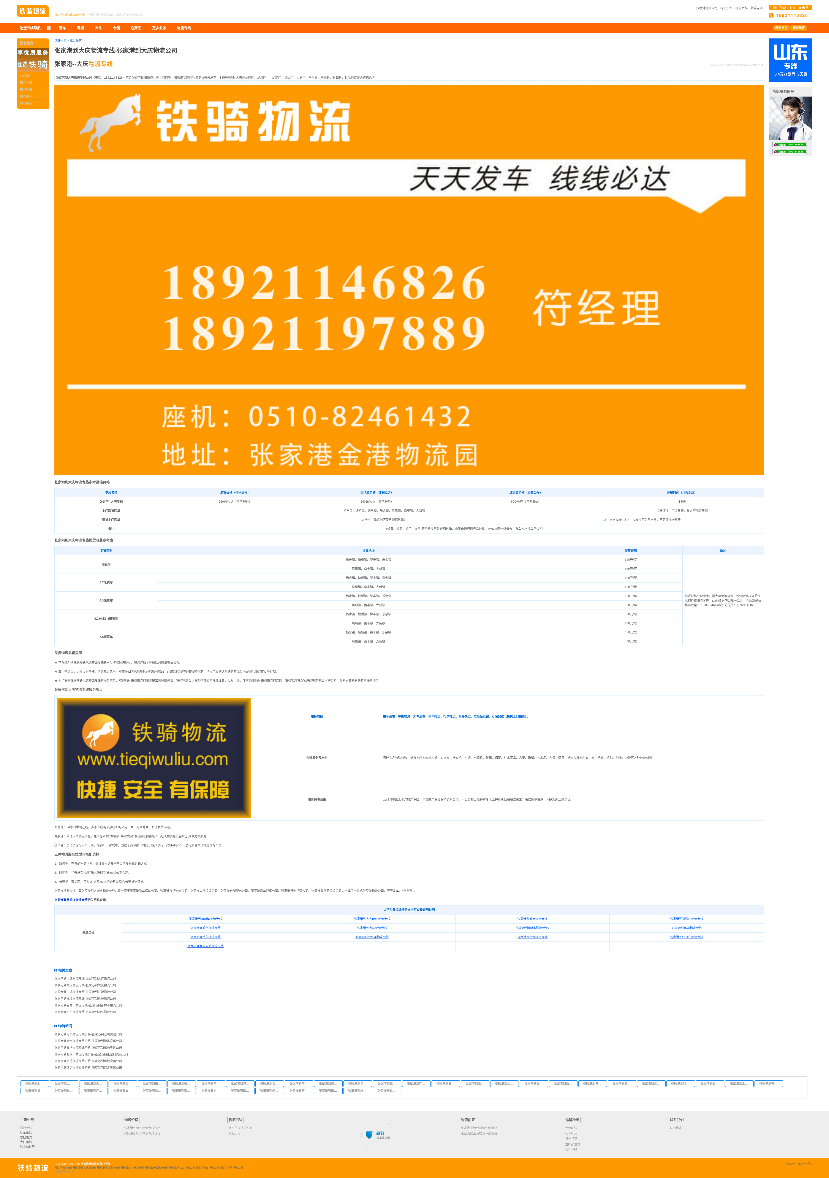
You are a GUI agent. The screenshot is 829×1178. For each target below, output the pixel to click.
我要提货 (799, 28)
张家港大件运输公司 (132, 1167)
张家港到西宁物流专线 (564, 1083)
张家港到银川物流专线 (535, 1083)
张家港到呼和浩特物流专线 (769, 1083)
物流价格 (726, 8)
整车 (62, 28)
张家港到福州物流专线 (153, 1083)
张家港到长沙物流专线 (65, 1090)
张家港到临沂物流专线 (358, 1090)
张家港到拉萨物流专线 (388, 1083)
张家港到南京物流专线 (212, 1083)
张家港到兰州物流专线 (505, 1083)
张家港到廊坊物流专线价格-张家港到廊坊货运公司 (88, 1047)
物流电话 (757, 8)
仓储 (116, 28)
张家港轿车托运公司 (207, 1167)
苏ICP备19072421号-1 (799, 1163)
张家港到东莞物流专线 (212, 1090)
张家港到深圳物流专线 (182, 1090)
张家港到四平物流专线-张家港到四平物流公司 (85, 1012)
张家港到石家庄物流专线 (711, 1083)
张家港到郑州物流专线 (35, 1090)
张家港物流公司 (706, 8)
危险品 (136, 28)
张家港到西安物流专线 (476, 1083)
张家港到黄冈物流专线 (329, 1090)
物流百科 (742, 8)
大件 (98, 28)
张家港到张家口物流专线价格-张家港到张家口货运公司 (91, 1054)
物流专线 (26, 82)
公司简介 (26, 75)
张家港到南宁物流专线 (123, 1090)
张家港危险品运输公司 (182, 1167)
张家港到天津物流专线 (94, 1083)
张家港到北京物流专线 (35, 1083)
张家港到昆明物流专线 (358, 1083)
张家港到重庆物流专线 (123, 1083)
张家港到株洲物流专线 (388, 1090)
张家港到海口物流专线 (153, 1090)
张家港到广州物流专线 (417, 1083)
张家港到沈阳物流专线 (652, 1083)
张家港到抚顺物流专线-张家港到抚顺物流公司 (85, 998)
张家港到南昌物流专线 (300, 1083)
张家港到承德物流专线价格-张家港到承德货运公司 (88, 1061)
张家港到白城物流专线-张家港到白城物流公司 (85, 992)
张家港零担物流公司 (108, 1167)
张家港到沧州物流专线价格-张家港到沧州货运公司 (88, 1034)
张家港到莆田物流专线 (300, 1090)
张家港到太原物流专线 (740, 1083)
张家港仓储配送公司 (156, 1167)
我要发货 (781, 28)
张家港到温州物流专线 (241, 1090)
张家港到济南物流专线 (241, 1083)
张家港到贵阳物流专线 (446, 1083)
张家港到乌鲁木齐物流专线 (593, 1083)
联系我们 (677, 1120)
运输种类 (572, 1120)
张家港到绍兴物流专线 (270, 1090)
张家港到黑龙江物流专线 (71, 900)
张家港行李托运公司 (231, 1167)
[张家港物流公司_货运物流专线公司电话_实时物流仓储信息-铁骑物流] (33, 11)
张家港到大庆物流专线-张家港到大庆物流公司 (85, 985)
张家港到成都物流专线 (329, 1083)
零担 (80, 28)
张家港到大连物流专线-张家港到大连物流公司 (85, 978)
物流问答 (468, 1120)
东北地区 (76, 40)
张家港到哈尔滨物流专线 (681, 1083)
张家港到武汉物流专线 (94, 1090)
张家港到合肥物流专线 (270, 1083)
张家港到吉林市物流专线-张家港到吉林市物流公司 (88, 1005)
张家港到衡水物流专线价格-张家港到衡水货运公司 (88, 1041)
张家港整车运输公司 (85, 1167)
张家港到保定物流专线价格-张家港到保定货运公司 (88, 1067)
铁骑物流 (60, 40)
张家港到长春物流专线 (623, 1083)
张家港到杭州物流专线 (182, 1083)
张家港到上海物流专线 (65, 1083)
